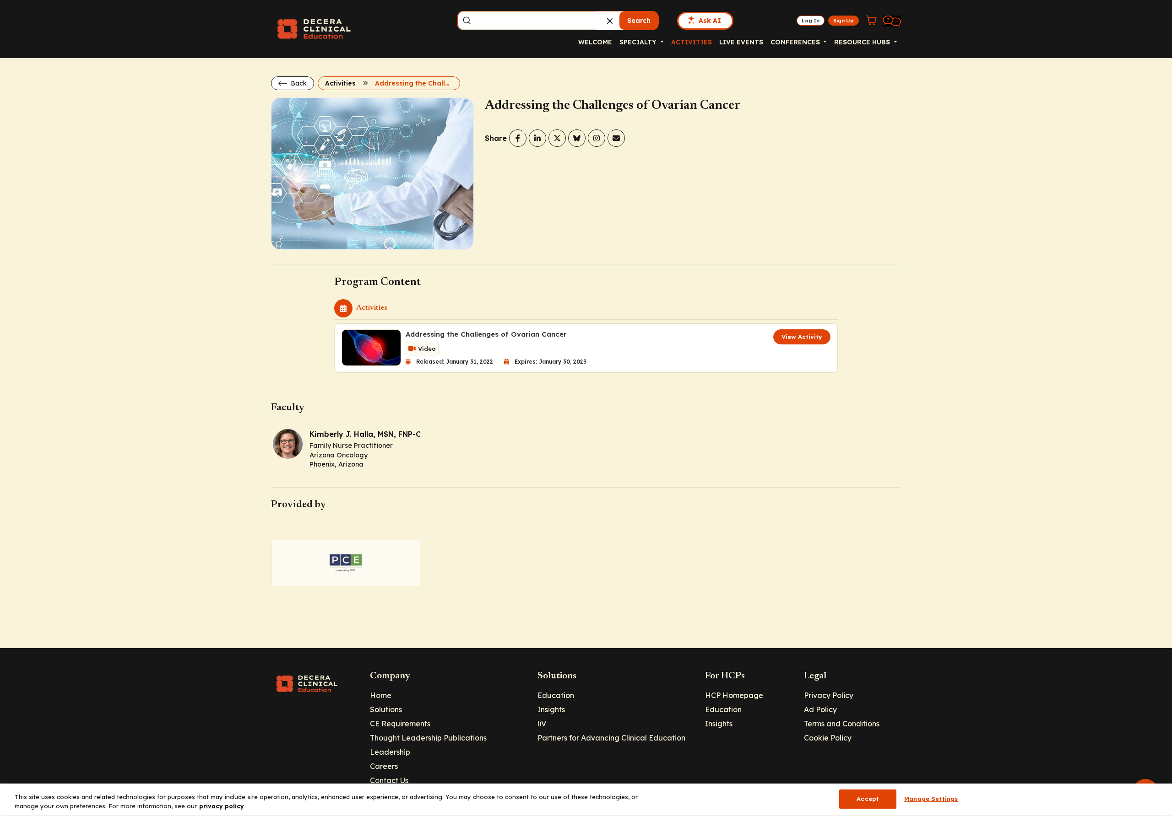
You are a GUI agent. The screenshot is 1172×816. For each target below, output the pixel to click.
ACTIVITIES (691, 42)
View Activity (801, 336)
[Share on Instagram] (596, 138)
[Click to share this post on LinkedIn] (537, 138)
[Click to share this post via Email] (616, 138)
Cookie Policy (828, 737)
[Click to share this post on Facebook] (517, 138)
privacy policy (221, 806)
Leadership (390, 752)
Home (380, 695)
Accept (868, 798)
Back (298, 83)
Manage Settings (931, 798)
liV (541, 723)
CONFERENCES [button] (796, 42)
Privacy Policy (828, 695)
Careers (384, 766)
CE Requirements (400, 723)
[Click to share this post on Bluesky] (577, 138)
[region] (586, 800)
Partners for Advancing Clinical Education (611, 737)
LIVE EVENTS (741, 42)
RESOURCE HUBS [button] (863, 42)
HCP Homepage (734, 695)
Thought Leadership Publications (428, 737)
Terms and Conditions (841, 723)
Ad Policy (820, 709)
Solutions (386, 709)
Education (555, 695)
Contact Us (389, 780)
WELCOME (595, 42)
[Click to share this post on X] (557, 138)
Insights (551, 709)
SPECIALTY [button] (638, 42)
